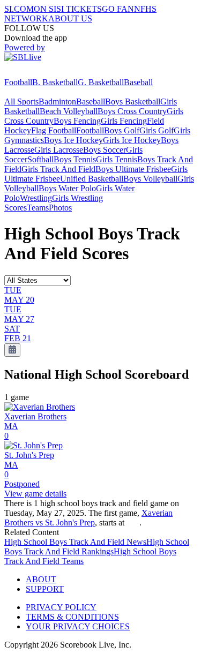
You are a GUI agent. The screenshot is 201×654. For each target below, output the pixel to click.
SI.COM (19, 8)
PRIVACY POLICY (61, 607)
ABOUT (41, 579)
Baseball (138, 82)
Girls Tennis (116, 159)
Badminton (57, 101)
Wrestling (36, 197)
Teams (38, 207)
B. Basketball (55, 82)
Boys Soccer (104, 149)
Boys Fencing (77, 120)
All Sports (21, 101)
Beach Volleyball (69, 111)
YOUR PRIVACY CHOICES (78, 626)
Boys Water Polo (67, 188)
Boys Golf (121, 130)
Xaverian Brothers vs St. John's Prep (88, 517)
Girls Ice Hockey (132, 140)
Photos (60, 207)
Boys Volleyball (150, 178)
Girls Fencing (124, 120)
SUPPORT (45, 588)
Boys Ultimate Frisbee (133, 169)
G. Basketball (101, 82)
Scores (15, 207)
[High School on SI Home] (45, 72)
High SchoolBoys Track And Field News (75, 541)
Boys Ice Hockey (73, 140)
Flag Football (53, 130)
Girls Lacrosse (58, 149)
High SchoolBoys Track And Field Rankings (96, 546)
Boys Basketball (132, 101)
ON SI (45, 8)
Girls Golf (156, 130)
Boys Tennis (75, 159)
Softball (40, 159)
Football (18, 82)
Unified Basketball (91, 178)
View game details (35, 493)
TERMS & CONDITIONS (72, 616)
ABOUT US (70, 18)
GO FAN (118, 8)
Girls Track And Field (58, 169)
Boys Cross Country (132, 111)
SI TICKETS (79, 8)
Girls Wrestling (77, 197)
